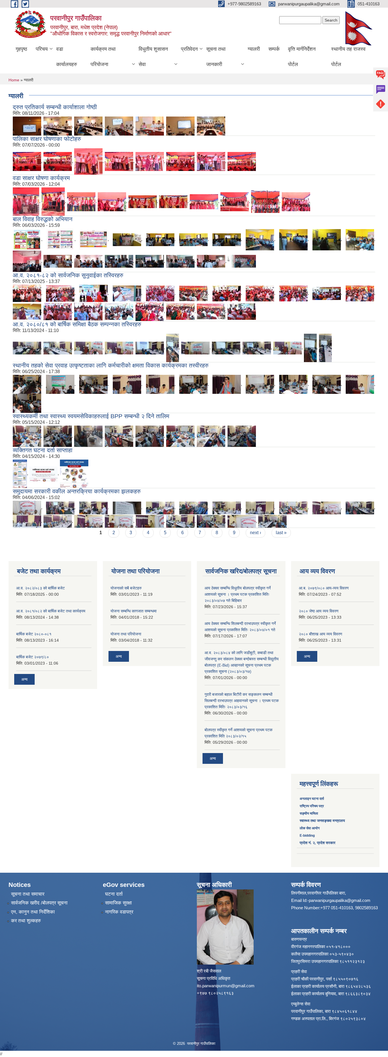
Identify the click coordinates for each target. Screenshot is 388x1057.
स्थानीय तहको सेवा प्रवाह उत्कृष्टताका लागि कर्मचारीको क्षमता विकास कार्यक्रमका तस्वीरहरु (110, 365)
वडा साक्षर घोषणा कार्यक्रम (41, 178)
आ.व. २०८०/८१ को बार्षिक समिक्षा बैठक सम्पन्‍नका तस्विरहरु (77, 324)
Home (14, 80)
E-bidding (307, 836)
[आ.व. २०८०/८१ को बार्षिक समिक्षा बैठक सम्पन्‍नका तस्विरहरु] (27, 347)
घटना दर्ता (114, 894)
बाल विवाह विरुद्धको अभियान (42, 219)
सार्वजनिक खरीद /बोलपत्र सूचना (39, 903)
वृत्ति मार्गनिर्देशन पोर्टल (302, 56)
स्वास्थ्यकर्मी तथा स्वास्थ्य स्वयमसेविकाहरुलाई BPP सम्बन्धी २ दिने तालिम (91, 416)
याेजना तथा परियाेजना (125, 634)
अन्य (24, 679)
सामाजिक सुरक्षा (118, 903)
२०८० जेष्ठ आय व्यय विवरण (319, 611)
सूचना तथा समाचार (27, 894)
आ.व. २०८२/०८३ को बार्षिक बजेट (40, 588)
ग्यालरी (254, 49)
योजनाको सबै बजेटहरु (126, 588)
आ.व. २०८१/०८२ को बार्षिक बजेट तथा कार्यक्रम (50, 611)
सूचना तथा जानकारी (216, 56)
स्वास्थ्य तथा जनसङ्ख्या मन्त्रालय (322, 821)
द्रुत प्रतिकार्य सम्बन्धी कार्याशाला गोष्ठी (55, 107)
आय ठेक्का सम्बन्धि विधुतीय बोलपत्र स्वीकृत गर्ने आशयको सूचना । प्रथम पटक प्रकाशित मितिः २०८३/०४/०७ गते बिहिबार (238, 594)
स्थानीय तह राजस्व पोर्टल (348, 56)
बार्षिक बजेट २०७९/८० (32, 657)
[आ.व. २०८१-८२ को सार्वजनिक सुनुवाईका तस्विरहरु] (27, 293)
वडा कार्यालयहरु (66, 56)
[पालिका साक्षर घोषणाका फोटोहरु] (27, 161)
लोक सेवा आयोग (310, 828)
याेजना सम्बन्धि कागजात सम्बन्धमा (133, 611)
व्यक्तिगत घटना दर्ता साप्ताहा (42, 450)
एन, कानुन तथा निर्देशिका (33, 912)
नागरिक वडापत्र (119, 912)
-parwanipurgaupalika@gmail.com (338, 900)
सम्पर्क (273, 49)
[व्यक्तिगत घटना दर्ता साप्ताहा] (20, 473)
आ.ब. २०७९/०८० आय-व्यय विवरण (324, 588)
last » (281, 532)
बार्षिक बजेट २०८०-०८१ (33, 634)
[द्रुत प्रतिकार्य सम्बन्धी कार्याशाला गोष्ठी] (27, 125)
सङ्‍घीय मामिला (309, 813)
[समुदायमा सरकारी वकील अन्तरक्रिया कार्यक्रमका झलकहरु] (27, 507)
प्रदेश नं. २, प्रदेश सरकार (317, 843)
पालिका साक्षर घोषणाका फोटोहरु (47, 139)
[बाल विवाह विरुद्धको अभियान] (27, 239)
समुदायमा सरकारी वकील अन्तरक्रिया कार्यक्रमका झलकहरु (77, 491)
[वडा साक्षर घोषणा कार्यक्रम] (26, 201)
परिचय (42, 49)
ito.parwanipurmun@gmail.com (226, 985)
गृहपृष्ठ (21, 49)
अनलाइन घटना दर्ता (312, 799)
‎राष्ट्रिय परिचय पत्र (312, 806)
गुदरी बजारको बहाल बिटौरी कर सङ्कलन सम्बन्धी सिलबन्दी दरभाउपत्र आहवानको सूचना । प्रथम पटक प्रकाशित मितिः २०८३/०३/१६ (242, 700)
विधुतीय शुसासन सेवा (153, 56)
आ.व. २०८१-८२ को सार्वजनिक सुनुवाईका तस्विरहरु (68, 275)
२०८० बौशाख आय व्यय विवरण (320, 634)
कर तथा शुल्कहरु (26, 920)
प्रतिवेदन (189, 49)
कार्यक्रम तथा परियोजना (103, 56)
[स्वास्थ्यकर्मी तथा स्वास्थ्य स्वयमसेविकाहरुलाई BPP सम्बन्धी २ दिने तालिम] (27, 436)
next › (255, 532)
